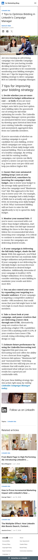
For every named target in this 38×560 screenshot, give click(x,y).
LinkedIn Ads (6, 10)
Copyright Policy (7, 547)
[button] (3, 31)
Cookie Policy (23, 544)
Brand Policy (23, 547)
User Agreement (24, 541)
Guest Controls (6, 551)
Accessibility (6, 541)
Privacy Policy (6, 544)
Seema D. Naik (6, 26)
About (21, 537)
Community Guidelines (26, 551)
